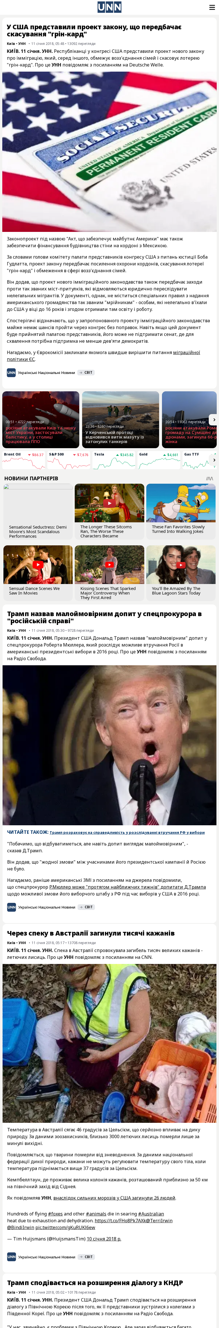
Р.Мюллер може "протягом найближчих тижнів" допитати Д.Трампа (127, 887)
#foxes (55, 1214)
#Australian (151, 1214)
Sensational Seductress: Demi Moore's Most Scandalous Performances (38, 531)
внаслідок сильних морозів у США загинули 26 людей (114, 1198)
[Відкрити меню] (211, 7)
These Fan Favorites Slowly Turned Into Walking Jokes (178, 529)
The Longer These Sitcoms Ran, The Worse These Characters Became (106, 531)
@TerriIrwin (159, 1220)
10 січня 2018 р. (104, 1239)
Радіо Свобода (30, 658)
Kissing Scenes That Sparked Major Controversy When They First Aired (108, 592)
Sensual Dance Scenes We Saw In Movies (34, 590)
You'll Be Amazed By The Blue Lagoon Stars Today (176, 590)
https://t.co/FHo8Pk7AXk (120, 1220)
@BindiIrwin (20, 1227)
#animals (96, 1214)
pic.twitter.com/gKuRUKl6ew (65, 1227)
